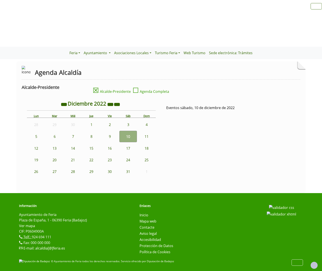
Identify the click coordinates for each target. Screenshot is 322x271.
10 (128, 136)
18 (147, 148)
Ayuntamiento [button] (96, 52)
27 (55, 171)
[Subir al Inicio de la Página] (314, 265)
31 (128, 171)
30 (110, 171)
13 (55, 148)
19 (36, 160)
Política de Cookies (155, 251)
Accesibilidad (150, 239)
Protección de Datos (156, 245)
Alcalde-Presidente (112, 91)
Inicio (144, 215)
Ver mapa (27, 225)
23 (110, 160)
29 (91, 171)
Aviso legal (148, 233)
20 (55, 160)
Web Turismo (194, 52)
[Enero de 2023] (117, 104)
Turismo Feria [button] (166, 52)
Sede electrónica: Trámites (231, 52)
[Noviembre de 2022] (64, 104)
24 (128, 160)
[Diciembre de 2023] (111, 104)
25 (147, 160)
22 (91, 160)
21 (73, 160)
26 (36, 171)
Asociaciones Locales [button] (131, 52)
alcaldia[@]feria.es (50, 248)
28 (73, 171)
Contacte (147, 227)
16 (110, 148)
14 (73, 148)
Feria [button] (73, 52)
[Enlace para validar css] (281, 207)
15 (91, 148)
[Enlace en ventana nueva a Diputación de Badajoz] (35, 261)
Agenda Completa (151, 91)
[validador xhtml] (281, 213)
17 (128, 148)
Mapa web (148, 221)
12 (36, 148)
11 (147, 136)
